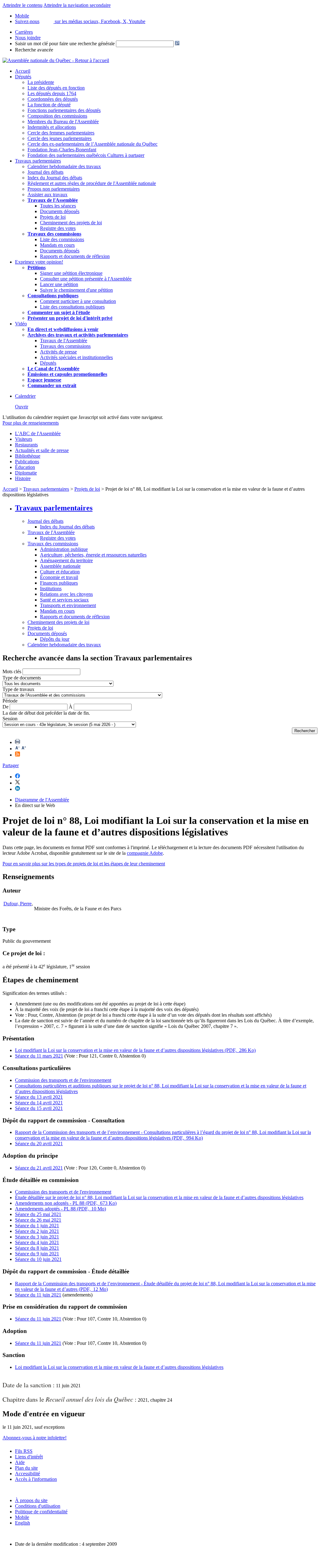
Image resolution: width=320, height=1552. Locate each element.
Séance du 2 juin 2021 (37, 1231)
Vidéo (21, 323)
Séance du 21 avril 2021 (39, 1167)
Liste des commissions (62, 239)
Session (10, 718)
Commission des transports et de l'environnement (63, 1080)
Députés (23, 76)
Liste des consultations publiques (72, 306)
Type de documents (21, 677)
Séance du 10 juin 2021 (38, 1259)
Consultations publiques (53, 295)
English (22, 1522)
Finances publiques (59, 583)
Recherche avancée (34, 49)
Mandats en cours (57, 245)
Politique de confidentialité (41, 1511)
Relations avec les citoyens (66, 594)
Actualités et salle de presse (42, 450)
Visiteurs (23, 439)
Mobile (22, 1517)
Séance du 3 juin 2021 (37, 1236)
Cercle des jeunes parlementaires (60, 138)
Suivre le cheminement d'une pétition (76, 290)
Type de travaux (18, 689)
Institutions (51, 588)
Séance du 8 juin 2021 (37, 1248)
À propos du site (31, 1500)
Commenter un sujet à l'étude (59, 312)
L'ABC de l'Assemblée (38, 433)
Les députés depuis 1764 (52, 93)
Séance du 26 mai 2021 (38, 1220)
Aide (20, 1462)
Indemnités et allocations (52, 127)
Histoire (23, 478)
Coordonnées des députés (53, 99)
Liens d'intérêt (29, 1456)
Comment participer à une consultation (78, 301)
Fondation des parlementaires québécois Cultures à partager (86, 155)
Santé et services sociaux (64, 599)
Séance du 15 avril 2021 (39, 1108)
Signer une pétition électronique (71, 273)
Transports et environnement (68, 605)
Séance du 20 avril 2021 (39, 1143)
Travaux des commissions (54, 233)
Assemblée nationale (60, 566)
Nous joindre (28, 37)
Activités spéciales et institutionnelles (76, 357)
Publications (27, 461)
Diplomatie (26, 472)
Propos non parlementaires (54, 189)
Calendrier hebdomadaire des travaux (64, 166)
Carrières (24, 32)
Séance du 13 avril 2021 (39, 1097)
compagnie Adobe (145, 853)
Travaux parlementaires (38, 160)
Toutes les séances (58, 205)
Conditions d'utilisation (37, 1506)
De (5, 706)
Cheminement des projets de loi (71, 222)
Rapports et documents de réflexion (75, 256)
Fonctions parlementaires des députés (64, 110)
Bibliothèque (27, 456)
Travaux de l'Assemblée (53, 200)
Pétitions (37, 267)
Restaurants (26, 444)
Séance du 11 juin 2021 (38, 1294)
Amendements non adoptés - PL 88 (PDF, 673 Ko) (66, 1203)
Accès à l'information (36, 1479)
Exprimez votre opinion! (39, 262)
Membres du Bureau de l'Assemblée (63, 121)
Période (10, 700)
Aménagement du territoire (66, 560)
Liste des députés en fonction (56, 87)
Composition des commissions (57, 116)
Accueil (22, 71)
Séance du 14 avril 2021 (39, 1102)
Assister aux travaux (48, 194)
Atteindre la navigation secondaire (77, 5)
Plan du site (26, 1468)
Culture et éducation (60, 571)
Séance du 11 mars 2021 (39, 1055)
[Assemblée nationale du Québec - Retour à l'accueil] (55, 60)
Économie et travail (59, 577)
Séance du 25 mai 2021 (38, 1214)
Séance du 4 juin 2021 (37, 1242)
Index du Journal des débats (55, 177)
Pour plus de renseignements (30, 423)
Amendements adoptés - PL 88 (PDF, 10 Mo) (60, 1208)
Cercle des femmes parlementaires (61, 132)
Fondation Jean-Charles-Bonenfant (62, 149)
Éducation (25, 467)
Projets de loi (53, 217)
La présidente (41, 82)
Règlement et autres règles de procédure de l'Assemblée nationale (92, 183)
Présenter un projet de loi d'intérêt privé (70, 318)
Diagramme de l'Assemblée (42, 799)
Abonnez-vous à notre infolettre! (34, 1437)
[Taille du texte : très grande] (23, 748)
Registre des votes (58, 228)
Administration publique (64, 549)
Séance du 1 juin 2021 (37, 1225)
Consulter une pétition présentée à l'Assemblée (86, 278)
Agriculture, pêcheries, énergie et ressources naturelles (93, 554)
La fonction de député (49, 104)
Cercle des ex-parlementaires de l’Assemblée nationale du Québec (93, 144)
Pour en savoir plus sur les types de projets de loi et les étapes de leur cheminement (83, 863)
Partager (10, 765)
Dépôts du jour (54, 639)
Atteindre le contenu (22, 5)
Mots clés (11, 671)
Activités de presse (58, 351)
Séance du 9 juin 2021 (37, 1253)
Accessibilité (27, 1473)
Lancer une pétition (59, 284)
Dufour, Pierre (17, 903)
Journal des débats (45, 172)
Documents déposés (59, 211)
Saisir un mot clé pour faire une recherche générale (65, 43)
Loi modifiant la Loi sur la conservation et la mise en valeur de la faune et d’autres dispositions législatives (119, 1367)
